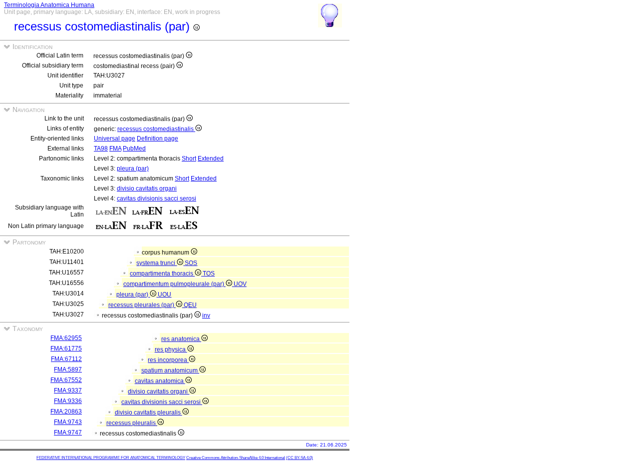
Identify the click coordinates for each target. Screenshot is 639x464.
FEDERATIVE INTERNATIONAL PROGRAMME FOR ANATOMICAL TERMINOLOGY (110, 458)
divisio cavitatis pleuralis (148, 412)
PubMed (134, 148)
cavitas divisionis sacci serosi (156, 198)
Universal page (114, 138)
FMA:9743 (68, 422)
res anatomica (181, 339)
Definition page (157, 138)
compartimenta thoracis (162, 273)
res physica (171, 349)
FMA (115, 148)
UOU (164, 294)
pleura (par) (133, 168)
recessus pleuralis (131, 423)
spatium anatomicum (170, 370)
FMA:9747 (68, 432)
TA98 (101, 148)
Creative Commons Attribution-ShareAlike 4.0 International (235, 458)
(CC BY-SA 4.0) (299, 458)
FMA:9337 (68, 390)
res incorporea (168, 360)
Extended (211, 158)
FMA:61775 (66, 348)
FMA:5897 (68, 369)
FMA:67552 (66, 380)
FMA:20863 (66, 411)
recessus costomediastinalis (156, 129)
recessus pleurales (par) (142, 305)
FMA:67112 (66, 359)
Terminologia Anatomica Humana (49, 5)
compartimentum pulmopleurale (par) (174, 284)
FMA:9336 (68, 401)
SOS (191, 263)
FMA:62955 (66, 338)
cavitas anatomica (160, 381)
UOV (240, 284)
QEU (190, 305)
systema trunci (156, 263)
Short (189, 158)
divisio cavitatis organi (147, 188)
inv (206, 315)
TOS (209, 273)
